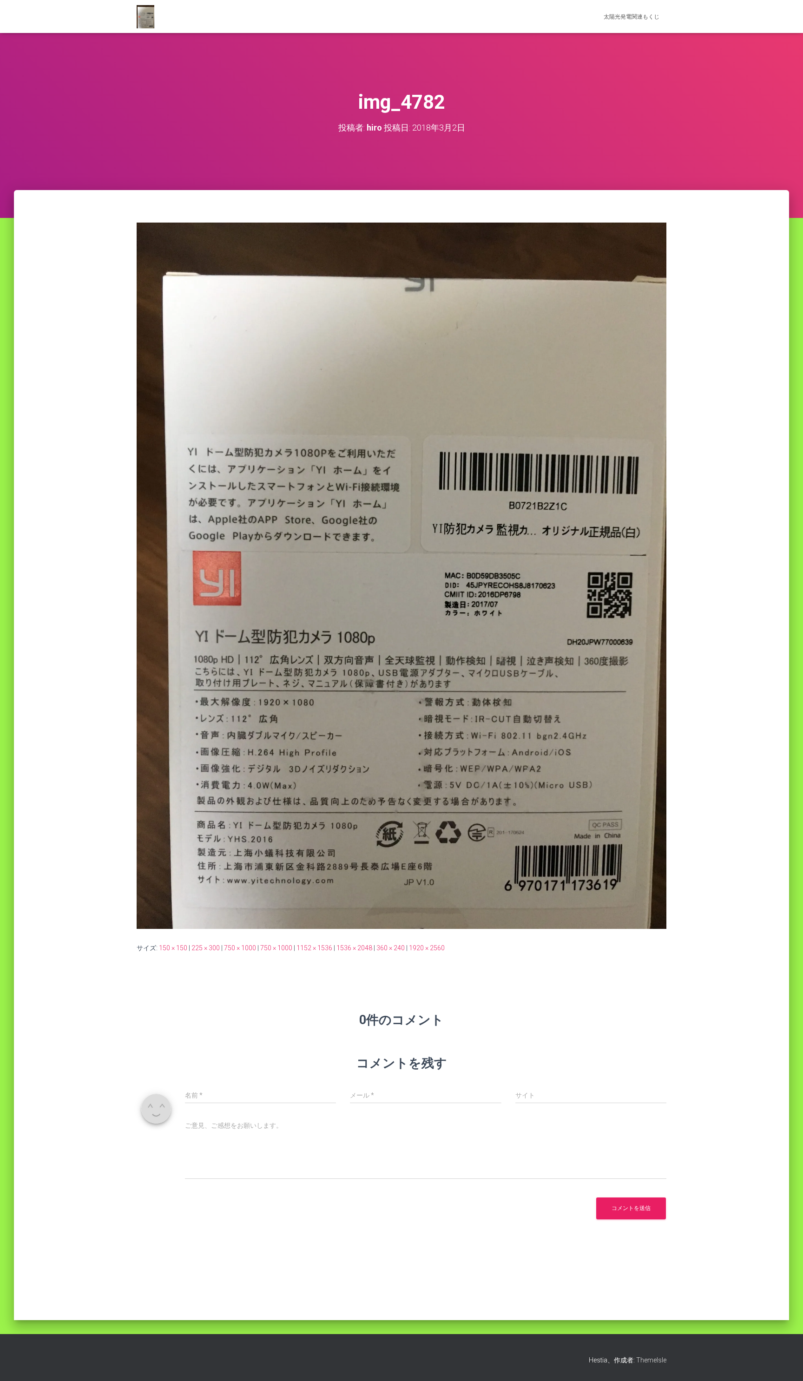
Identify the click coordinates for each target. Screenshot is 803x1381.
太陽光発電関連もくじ (631, 16)
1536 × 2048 (354, 948)
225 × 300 (205, 948)
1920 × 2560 (427, 948)
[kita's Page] (145, 16)
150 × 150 (173, 948)
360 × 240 (390, 948)
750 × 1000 (240, 948)
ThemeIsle (651, 1360)
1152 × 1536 (314, 948)
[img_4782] (401, 575)
